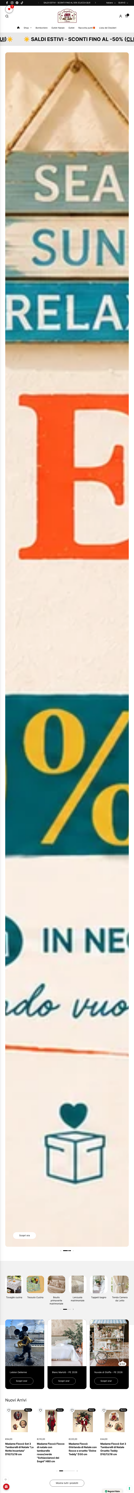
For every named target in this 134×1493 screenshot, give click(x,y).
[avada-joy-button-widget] (6, 1487)
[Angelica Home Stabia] (67, 16)
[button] (7, 16)
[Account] (120, 16)
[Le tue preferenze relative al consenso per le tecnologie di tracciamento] (129, 1488)
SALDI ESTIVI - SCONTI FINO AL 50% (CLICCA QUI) (67, 3)
